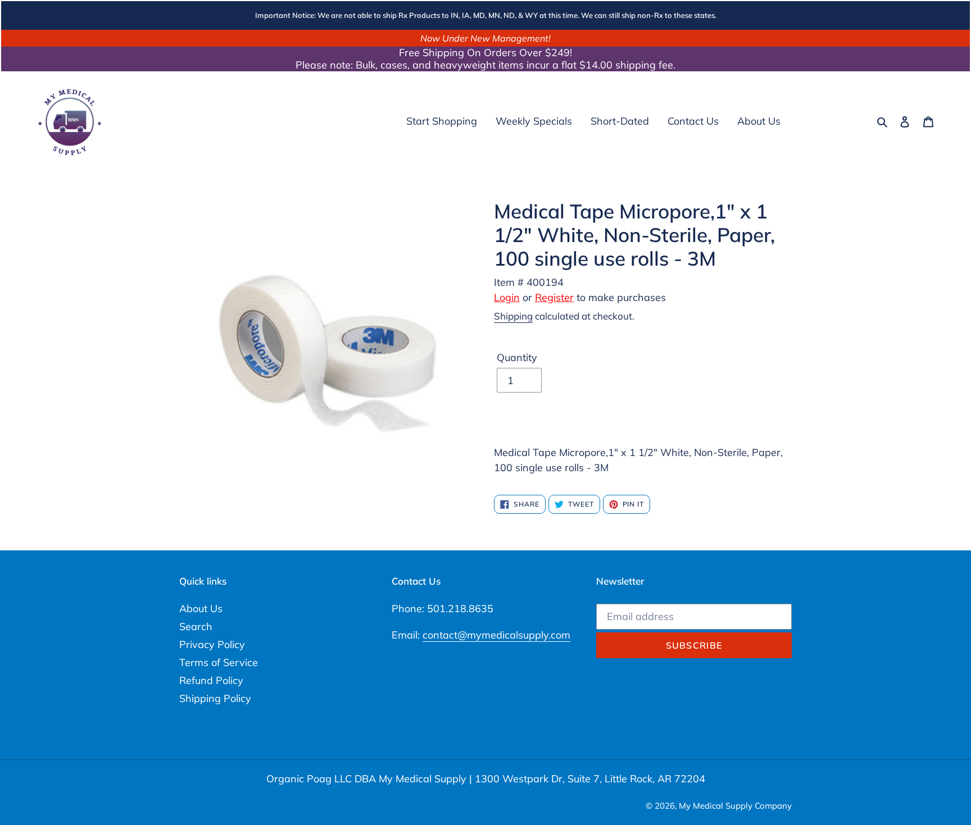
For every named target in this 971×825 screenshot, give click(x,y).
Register (554, 297)
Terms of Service (218, 662)
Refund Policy (211, 680)
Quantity (517, 357)
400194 (545, 282)
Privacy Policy (212, 644)
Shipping (513, 316)
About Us (201, 608)
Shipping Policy (215, 698)
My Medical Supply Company (735, 805)
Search (195, 626)
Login (507, 297)
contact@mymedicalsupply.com (496, 634)
